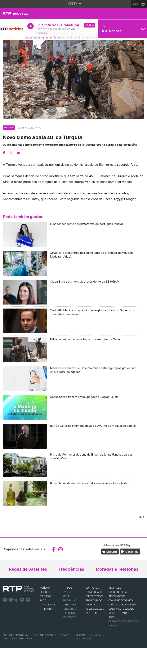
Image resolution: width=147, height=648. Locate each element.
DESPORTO (45, 592)
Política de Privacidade (17, 635)
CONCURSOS (69, 604)
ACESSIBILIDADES (95, 608)
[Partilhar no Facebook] (4, 153)
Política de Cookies (45, 635)
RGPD (111, 617)
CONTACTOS (92, 587)
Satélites (91, 613)
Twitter (11, 600)
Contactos (69, 617)
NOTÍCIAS (45, 587)
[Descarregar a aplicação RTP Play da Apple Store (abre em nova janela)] (110, 551)
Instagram (16, 600)
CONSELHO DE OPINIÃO (121, 600)
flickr (28, 600)
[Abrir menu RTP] (73, 3)
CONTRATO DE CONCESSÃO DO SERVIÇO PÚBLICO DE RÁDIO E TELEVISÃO (123, 609)
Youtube (22, 600)
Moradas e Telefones (117, 569)
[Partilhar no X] (10, 153)
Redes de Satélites (28, 569)
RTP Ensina (46, 608)
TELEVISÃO (45, 596)
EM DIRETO (68, 592)
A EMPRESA (115, 587)
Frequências (71, 569)
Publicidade (25, 638)
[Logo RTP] (18, 589)
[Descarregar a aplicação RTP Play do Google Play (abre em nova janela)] (130, 551)
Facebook (5, 600)
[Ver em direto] (12, 29)
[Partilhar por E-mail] (18, 153)
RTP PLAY (67, 587)
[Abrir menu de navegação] (143, 13)
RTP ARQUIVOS (47, 604)
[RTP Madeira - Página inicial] (12, 13)
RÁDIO (43, 600)
